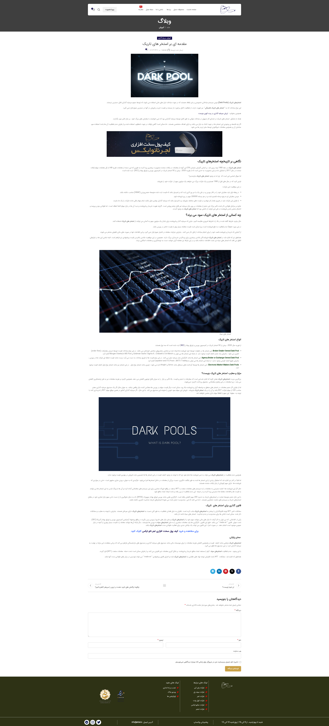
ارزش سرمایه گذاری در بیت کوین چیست (213, 113)
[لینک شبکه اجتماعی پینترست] (225, 571)
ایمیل (160, 640)
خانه (168, 27)
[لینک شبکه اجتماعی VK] (232, 571)
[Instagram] (92, 722)
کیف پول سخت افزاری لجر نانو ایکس (160, 531)
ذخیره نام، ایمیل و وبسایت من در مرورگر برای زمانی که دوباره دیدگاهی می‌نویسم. (206, 662)
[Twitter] (98, 722)
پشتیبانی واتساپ (201, 722)
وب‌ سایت (237, 651)
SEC (182, 345)
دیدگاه (238, 610)
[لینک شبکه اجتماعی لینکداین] (219, 571)
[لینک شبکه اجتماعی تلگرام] (212, 571)
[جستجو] (98, 9)
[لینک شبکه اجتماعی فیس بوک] (238, 571)
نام (239, 640)
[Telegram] (86, 722)
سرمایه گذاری (162, 38)
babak (164, 50)
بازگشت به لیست (164, 585)
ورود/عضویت (109, 9)
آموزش (161, 27)
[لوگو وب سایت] (227, 9)
